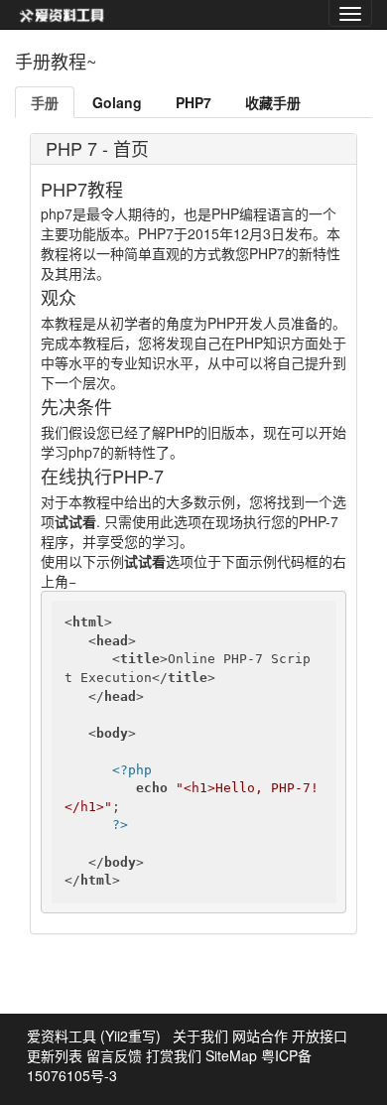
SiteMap (231, 1055)
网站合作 (260, 1035)
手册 (45, 102)
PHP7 (193, 102)
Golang (117, 102)
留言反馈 (114, 1055)
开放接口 (319, 1035)
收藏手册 (273, 102)
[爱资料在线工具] (61, 15)
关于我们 (200, 1035)
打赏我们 (173, 1055)
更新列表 (54, 1055)
